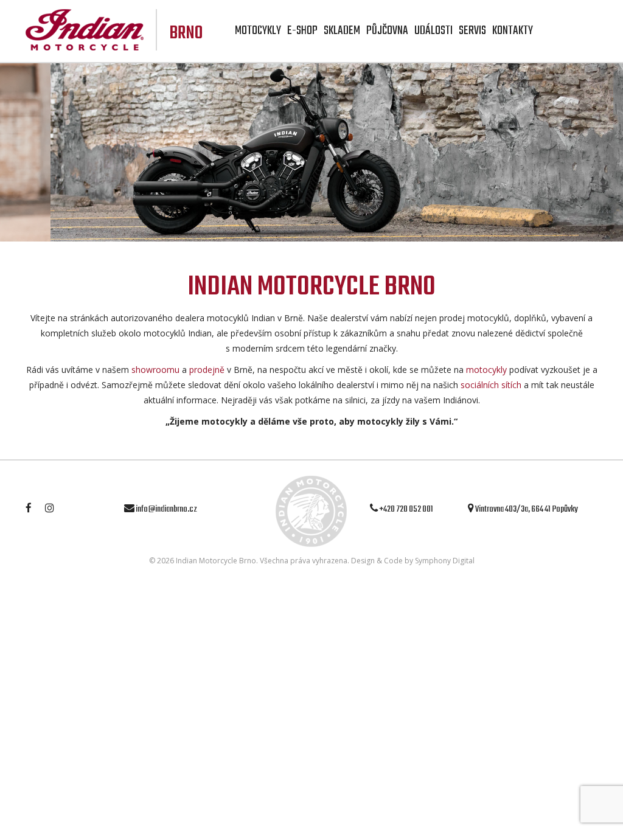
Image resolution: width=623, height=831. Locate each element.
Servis (472, 30)
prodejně (206, 369)
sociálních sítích (491, 385)
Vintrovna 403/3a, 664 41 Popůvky (526, 509)
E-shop (302, 30)
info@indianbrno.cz (165, 509)
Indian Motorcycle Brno (216, 560)
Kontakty (512, 30)
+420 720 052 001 (405, 509)
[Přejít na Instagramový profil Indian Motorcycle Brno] (55, 509)
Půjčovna (387, 30)
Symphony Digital (445, 560)
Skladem (342, 30)
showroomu (155, 369)
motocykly (486, 369)
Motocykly (258, 30)
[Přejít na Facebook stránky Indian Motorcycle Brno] (35, 509)
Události (433, 30)
